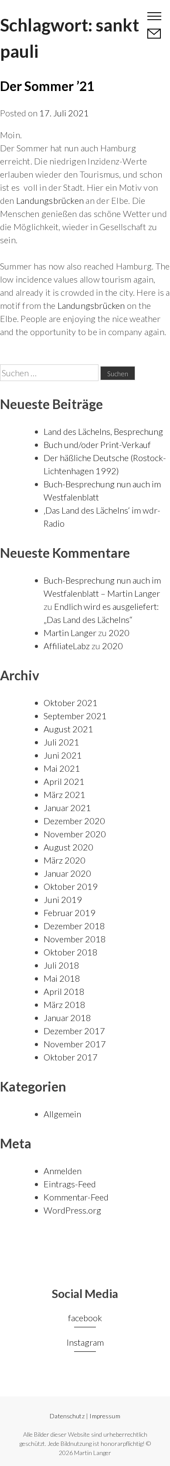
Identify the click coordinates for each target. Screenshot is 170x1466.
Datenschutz (67, 1416)
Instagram (85, 1342)
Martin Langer (40, 15)
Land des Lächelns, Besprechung (103, 431)
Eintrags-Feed (70, 1184)
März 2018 (64, 1004)
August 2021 (68, 729)
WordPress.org (72, 1210)
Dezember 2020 (74, 820)
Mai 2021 (62, 768)
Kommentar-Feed (76, 1197)
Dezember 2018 (74, 925)
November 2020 (75, 834)
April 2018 (64, 991)
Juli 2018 (61, 965)
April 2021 (64, 781)
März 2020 (64, 860)
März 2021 (64, 794)
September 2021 (75, 715)
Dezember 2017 (74, 1030)
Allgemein (62, 1114)
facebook (85, 1317)
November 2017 (75, 1044)
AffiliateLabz (67, 645)
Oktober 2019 (71, 886)
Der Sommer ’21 (47, 86)
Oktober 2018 (71, 952)
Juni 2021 (63, 755)
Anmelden (63, 1170)
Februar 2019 (69, 912)
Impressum (104, 1416)
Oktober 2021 (71, 702)
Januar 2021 (67, 807)
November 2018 (75, 939)
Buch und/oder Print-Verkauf (97, 444)
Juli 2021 (61, 742)
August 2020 (68, 847)
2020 (119, 632)
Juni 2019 (63, 899)
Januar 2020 (67, 873)
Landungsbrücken (50, 200)
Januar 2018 (67, 1017)
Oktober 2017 (71, 1057)
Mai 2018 (62, 978)
